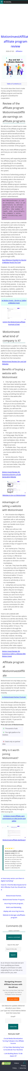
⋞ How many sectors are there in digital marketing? (12, 879)
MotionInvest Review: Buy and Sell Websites (14, 362)
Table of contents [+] (14, 84)
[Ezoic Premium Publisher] (6, 1064)
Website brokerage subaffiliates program (14, 916)
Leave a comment (14, 937)
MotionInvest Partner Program (15, 697)
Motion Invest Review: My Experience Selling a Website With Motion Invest (14, 653)
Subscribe (13, 1027)
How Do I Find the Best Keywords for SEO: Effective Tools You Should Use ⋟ (13, 887)
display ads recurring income (13, 911)
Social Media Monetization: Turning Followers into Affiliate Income (13, 1040)
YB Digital (7, 2)
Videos (16, 1063)
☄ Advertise (22, 1068)
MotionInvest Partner (13, 896)
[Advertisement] (14, 18)
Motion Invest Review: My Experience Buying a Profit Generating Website (11, 474)
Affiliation (19, 51)
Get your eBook (13, 999)
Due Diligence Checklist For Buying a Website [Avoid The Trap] (14, 261)
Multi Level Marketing (13, 907)
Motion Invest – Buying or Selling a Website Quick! (15, 301)
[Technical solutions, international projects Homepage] (1, 2)
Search (13, 955)
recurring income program (13, 903)
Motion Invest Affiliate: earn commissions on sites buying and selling (14, 818)
